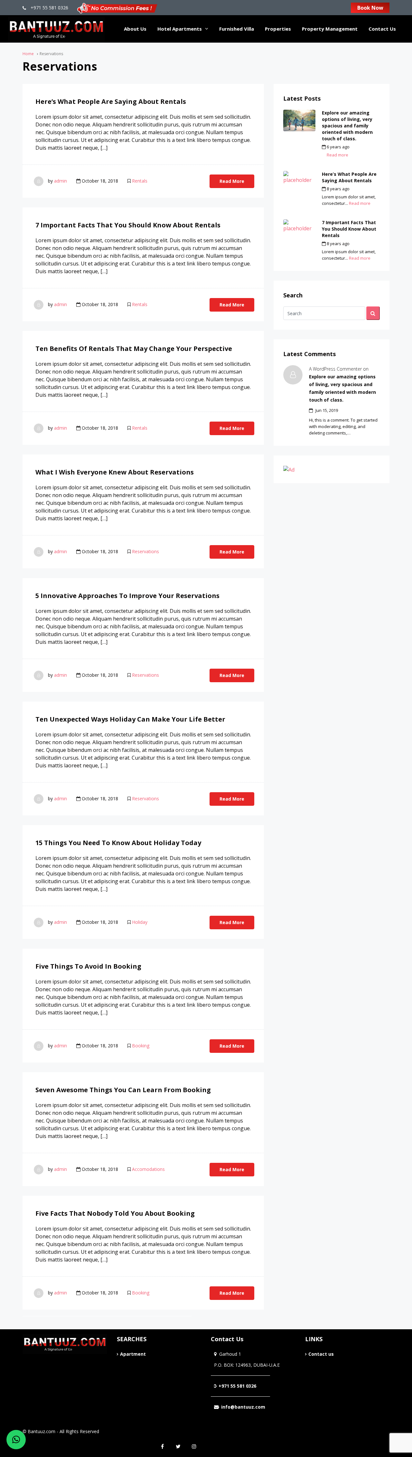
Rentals (139, 181)
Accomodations (148, 1169)
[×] (16, 1439)
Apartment (133, 1354)
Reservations (145, 551)
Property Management (330, 28)
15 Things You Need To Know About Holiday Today (118, 842)
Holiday (139, 922)
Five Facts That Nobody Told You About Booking (115, 1213)
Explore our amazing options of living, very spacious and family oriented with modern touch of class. (347, 126)
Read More (232, 181)
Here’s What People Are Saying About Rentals (110, 101)
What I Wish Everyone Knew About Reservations (114, 472)
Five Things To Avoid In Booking (88, 966)
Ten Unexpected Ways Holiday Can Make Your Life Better (130, 719)
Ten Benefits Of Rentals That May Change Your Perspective (133, 348)
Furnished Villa (236, 28)
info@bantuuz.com (243, 1407)
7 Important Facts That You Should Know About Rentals (127, 225)
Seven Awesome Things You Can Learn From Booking (123, 1089)
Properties (278, 28)
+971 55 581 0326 (48, 8)
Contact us (321, 1354)
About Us (135, 28)
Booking (140, 1046)
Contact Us (382, 28)
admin (60, 181)
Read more (337, 155)
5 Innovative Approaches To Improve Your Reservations (127, 595)
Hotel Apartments (179, 28)
